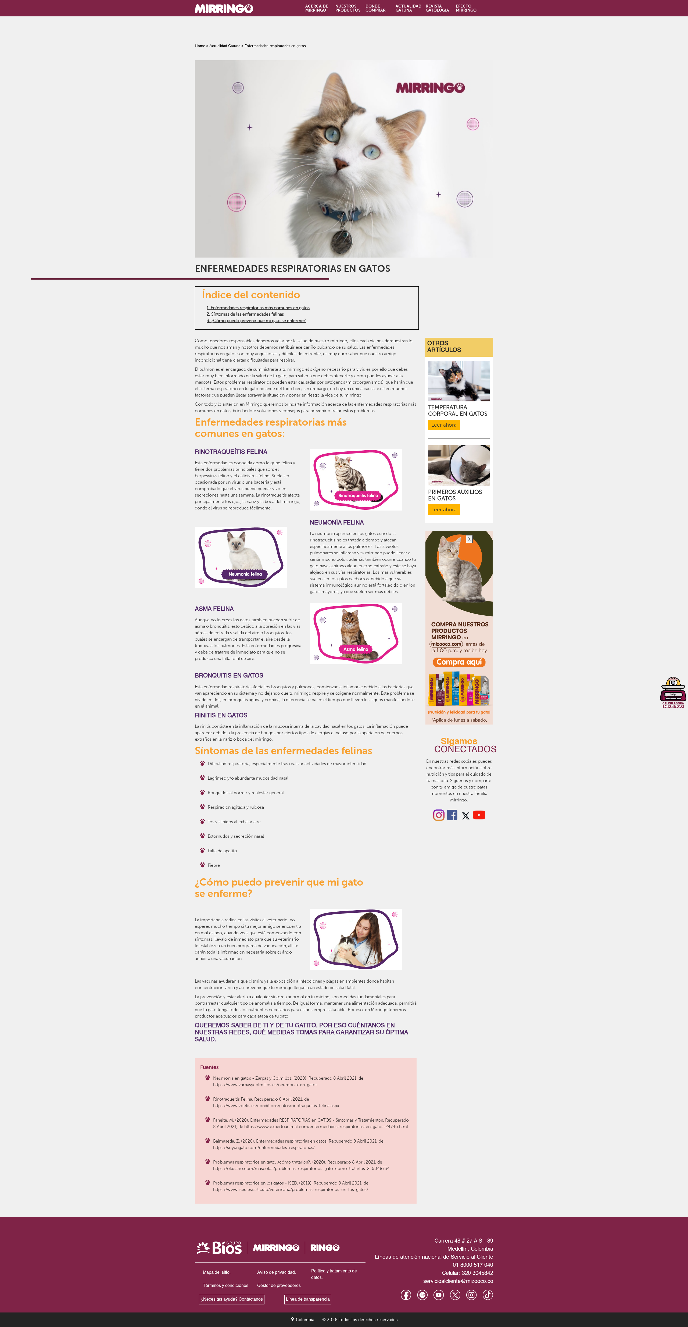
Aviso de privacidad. (276, 1273)
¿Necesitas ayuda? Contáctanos (231, 1299)
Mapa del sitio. (217, 1273)
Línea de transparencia (308, 1299)
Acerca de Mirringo (316, 8)
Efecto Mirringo (466, 8)
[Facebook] (452, 814)
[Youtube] (479, 814)
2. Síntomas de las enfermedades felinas (245, 314)
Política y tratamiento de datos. (334, 1274)
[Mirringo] (229, 8)
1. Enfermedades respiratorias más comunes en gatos (258, 307)
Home (200, 46)
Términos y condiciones (225, 1286)
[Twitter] (465, 814)
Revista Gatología (437, 8)
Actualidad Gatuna (408, 8)
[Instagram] (439, 814)
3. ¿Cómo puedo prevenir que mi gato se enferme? (256, 320)
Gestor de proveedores (279, 1286)
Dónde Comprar (376, 8)
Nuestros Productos (347, 8)
